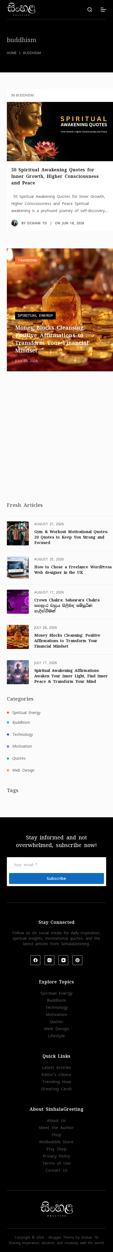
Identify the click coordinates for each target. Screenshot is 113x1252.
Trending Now (56, 1081)
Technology (22, 734)
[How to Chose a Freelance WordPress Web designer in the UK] (18, 567)
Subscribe (56, 878)
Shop (56, 1134)
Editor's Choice (56, 1074)
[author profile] (14, 223)
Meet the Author (56, 1127)
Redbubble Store (56, 1141)
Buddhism (21, 722)
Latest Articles (56, 1067)
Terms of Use (56, 1163)
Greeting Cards (56, 1088)
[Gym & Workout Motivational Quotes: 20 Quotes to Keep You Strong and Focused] (18, 533)
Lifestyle (56, 1035)
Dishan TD (37, 223)
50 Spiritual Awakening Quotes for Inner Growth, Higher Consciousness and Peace (55, 176)
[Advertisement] (56, 438)
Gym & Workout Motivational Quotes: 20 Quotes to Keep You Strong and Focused (71, 537)
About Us (56, 1120)
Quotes (19, 758)
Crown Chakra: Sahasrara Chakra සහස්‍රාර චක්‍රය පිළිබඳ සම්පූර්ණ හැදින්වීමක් (67, 605)
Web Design (23, 770)
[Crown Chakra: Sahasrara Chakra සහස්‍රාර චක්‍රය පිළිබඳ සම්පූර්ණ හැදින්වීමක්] (18, 602)
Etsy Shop (56, 1148)
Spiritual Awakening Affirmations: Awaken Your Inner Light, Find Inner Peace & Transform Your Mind (71, 676)
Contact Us (56, 1170)
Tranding (27, 260)
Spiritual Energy (35, 315)
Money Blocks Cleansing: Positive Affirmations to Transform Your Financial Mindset (67, 641)
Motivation (22, 746)
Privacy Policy (56, 1156)
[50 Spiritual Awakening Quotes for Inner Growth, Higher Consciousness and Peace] (60, 131)
